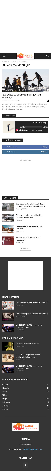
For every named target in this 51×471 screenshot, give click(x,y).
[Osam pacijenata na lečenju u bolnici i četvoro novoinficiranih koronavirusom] (8, 207)
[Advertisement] (25, 26)
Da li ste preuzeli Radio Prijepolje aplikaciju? (32, 302)
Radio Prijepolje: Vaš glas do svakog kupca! (32, 314)
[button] (4, 56)
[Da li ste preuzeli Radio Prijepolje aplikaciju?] (8, 305)
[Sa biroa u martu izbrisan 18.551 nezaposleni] (8, 240)
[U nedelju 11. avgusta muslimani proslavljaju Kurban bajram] (8, 358)
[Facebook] (25, 465)
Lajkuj (44, 147)
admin (4, 101)
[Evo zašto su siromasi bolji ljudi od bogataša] (25, 80)
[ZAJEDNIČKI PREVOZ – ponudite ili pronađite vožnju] (8, 328)
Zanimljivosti (7, 91)
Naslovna (5, 61)
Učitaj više (24, 249)
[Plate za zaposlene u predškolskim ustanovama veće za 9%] (8, 218)
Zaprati (44, 152)
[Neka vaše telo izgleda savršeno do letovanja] (8, 229)
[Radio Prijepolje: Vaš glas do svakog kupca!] (8, 317)
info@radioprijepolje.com (32, 449)
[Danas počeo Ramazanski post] (8, 346)
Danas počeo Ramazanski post (27, 343)
